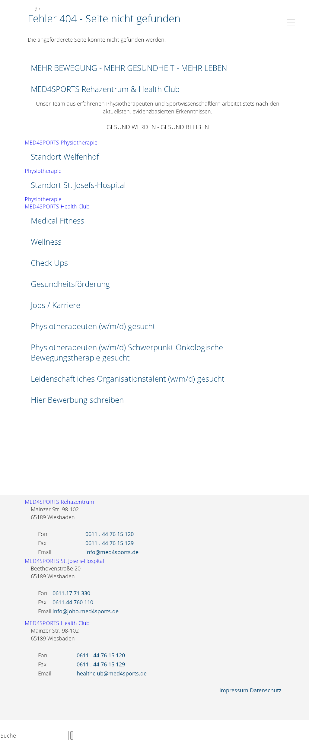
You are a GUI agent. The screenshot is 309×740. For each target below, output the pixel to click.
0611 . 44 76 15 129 (109, 543)
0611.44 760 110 (73, 602)
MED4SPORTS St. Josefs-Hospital (64, 560)
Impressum (233, 690)
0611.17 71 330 (71, 593)
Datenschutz (265, 690)
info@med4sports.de (112, 552)
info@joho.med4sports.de (86, 611)
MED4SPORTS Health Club (57, 206)
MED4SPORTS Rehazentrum (59, 501)
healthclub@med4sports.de (112, 673)
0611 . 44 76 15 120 (109, 534)
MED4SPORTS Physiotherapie (61, 142)
